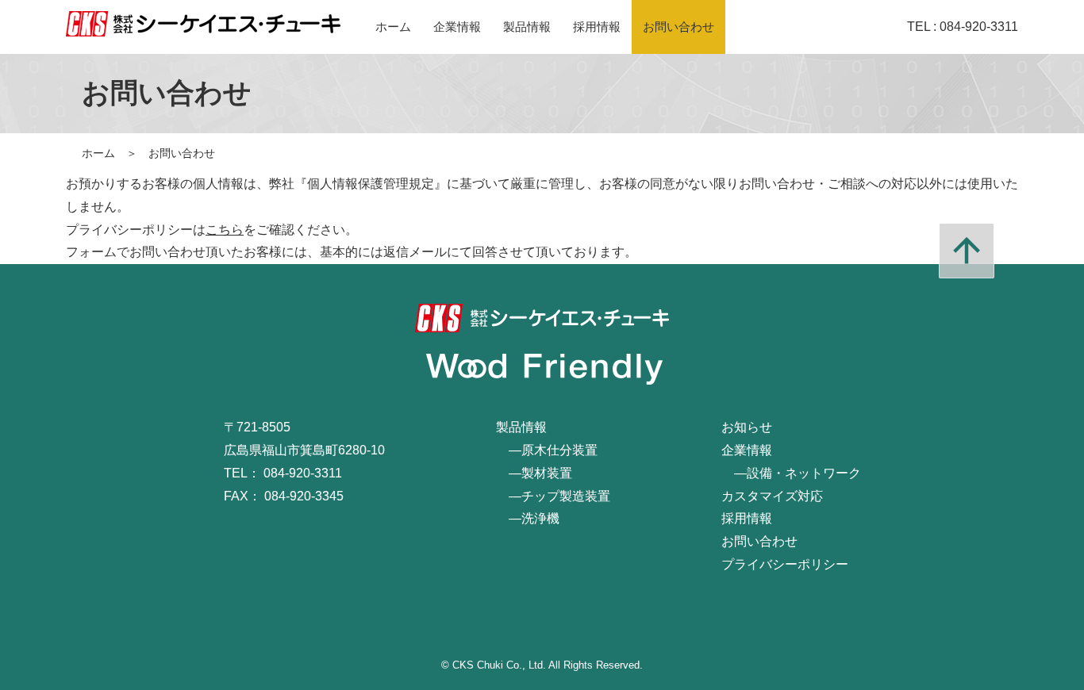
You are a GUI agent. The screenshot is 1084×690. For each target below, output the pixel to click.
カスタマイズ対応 (772, 496)
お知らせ (746, 427)
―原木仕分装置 (547, 450)
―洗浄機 (527, 518)
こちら (225, 229)
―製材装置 (534, 473)
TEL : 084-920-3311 (962, 26)
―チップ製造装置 (553, 496)
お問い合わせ (678, 26)
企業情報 (457, 26)
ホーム (393, 26)
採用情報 (597, 26)
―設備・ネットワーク (791, 473)
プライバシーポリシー (784, 564)
